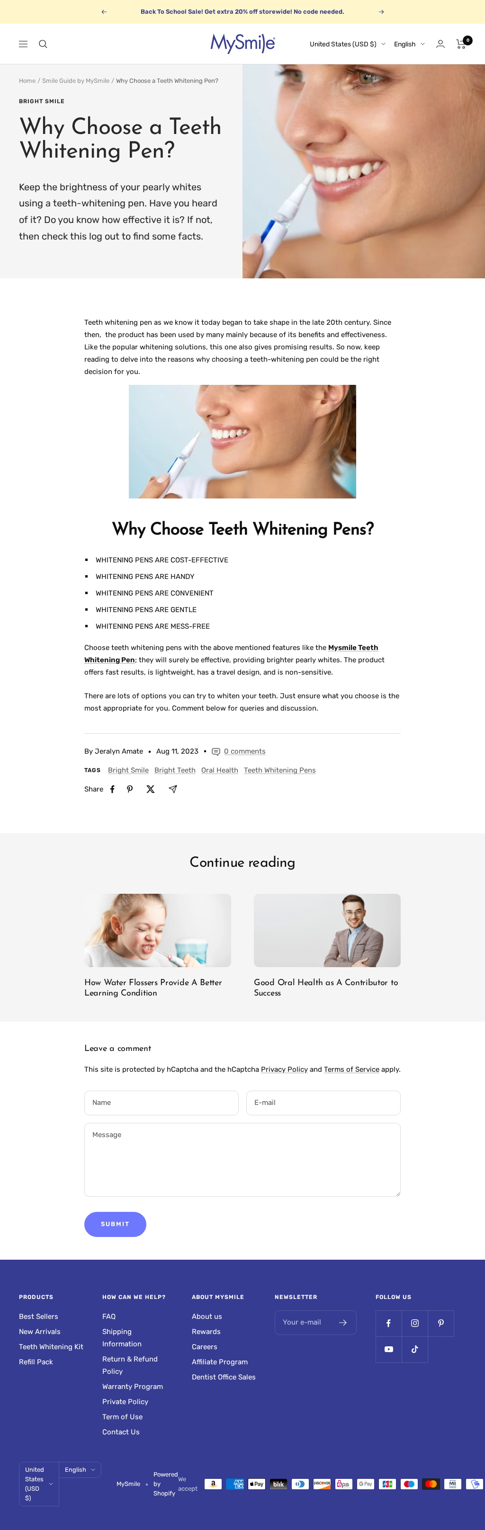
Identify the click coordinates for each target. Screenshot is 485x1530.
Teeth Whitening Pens (280, 770)
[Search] (43, 44)
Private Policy (125, 1401)
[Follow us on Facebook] (389, 1323)
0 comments (245, 751)
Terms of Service (351, 1069)
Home (27, 80)
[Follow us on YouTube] (389, 1349)
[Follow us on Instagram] (415, 1323)
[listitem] (112, 789)
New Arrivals (40, 1331)
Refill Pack (36, 1362)
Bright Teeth (175, 770)
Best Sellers (38, 1316)
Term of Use (122, 1417)
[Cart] (461, 44)
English (405, 44)
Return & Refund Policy (130, 1365)
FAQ (109, 1316)
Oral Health (219, 770)
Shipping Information (122, 1337)
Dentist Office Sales (224, 1377)
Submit (115, 1224)
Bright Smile (42, 101)
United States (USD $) (343, 44)
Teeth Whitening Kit (51, 1347)
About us (207, 1316)
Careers (204, 1347)
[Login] (440, 44)
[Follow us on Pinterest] (441, 1323)
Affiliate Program (220, 1362)
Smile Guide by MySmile (75, 80)
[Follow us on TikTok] (415, 1349)
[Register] (343, 1322)
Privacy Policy (284, 1069)
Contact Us (121, 1432)
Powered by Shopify (165, 1484)
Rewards (206, 1331)
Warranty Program (132, 1386)
